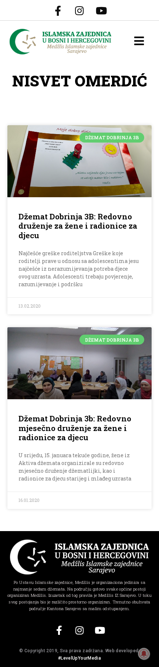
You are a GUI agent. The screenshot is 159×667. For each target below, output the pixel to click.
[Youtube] (101, 10)
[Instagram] (79, 10)
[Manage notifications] (144, 654)
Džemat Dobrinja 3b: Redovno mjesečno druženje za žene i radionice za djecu (74, 427)
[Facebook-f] (58, 10)
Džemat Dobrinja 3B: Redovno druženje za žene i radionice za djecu (77, 225)
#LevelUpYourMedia (79, 658)
